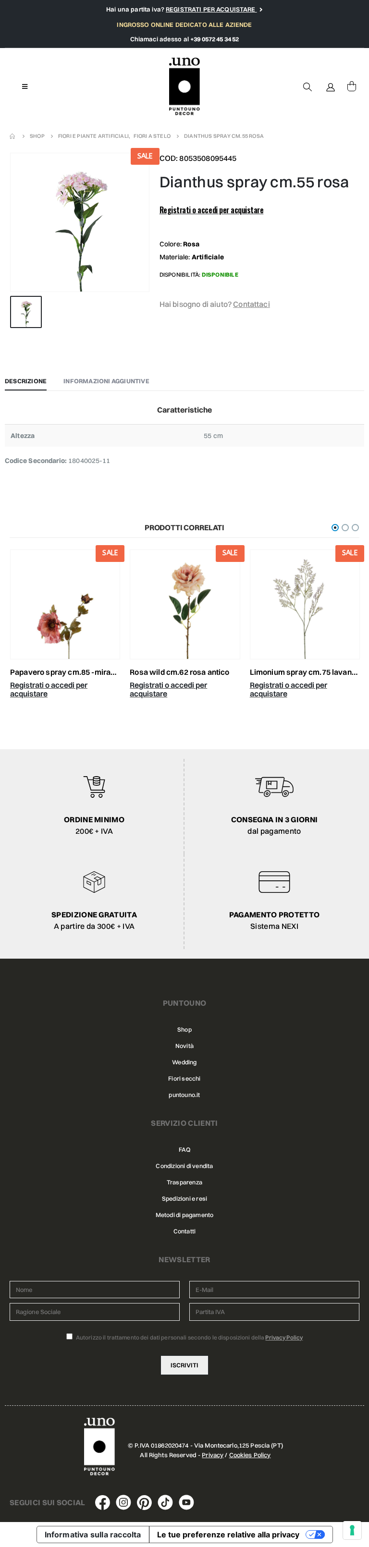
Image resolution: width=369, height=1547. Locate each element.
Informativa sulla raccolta (93, 1534)
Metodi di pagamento (185, 1214)
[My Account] (330, 86)
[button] (335, 528)
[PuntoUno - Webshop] (184, 87)
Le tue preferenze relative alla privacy (228, 1534)
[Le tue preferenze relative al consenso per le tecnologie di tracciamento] (352, 1530)
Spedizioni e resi (184, 1198)
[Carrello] (351, 86)
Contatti (184, 1231)
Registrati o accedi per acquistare (212, 210)
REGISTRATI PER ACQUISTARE (211, 9)
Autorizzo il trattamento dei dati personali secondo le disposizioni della (189, 1337)
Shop (184, 1029)
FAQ (184, 1149)
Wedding (184, 1062)
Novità (184, 1045)
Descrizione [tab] (26, 381)
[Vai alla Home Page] (13, 136)
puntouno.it (184, 1094)
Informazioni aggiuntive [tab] (106, 381)
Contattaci (251, 304)
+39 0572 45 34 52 (214, 39)
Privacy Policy (284, 1337)
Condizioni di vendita (184, 1165)
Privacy (212, 1455)
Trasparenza (184, 1182)
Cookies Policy (250, 1455)
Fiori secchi (184, 1078)
